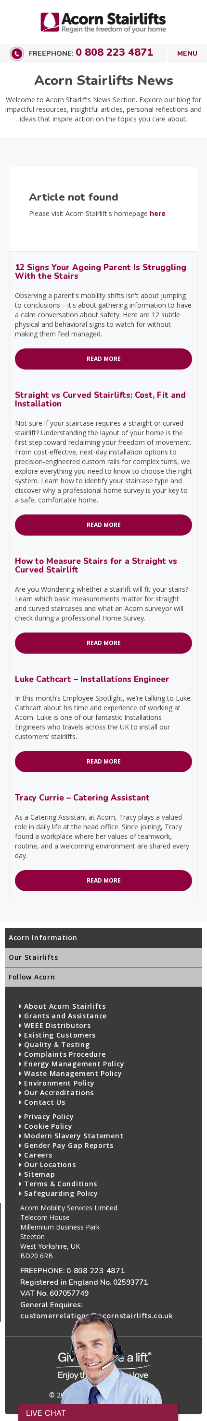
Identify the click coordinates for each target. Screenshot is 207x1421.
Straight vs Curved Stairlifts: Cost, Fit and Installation (100, 399)
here (158, 213)
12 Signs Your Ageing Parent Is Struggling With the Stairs (100, 272)
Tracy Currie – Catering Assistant (82, 797)
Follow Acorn (32, 976)
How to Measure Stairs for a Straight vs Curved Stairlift (96, 565)
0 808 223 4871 (114, 52)
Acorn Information (43, 937)
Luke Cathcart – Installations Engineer (92, 679)
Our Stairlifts (33, 957)
